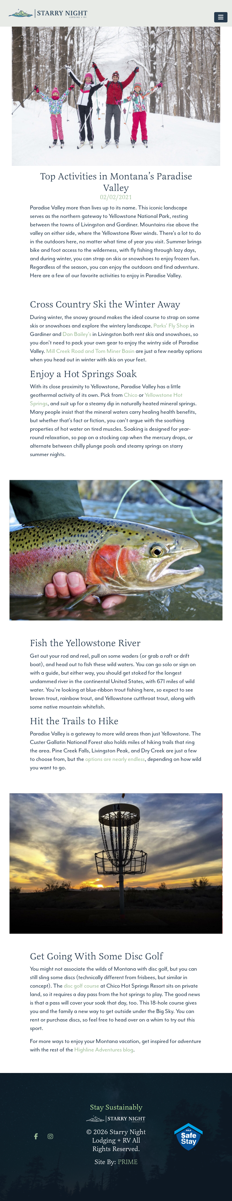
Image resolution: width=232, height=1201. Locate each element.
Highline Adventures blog (103, 1049)
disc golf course (81, 985)
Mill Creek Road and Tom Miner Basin (90, 351)
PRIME (128, 1162)
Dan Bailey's (77, 334)
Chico (130, 395)
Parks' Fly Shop (170, 325)
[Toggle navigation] (220, 17)
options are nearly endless (115, 759)
